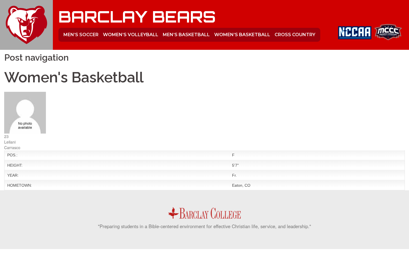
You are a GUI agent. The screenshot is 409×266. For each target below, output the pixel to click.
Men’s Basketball (186, 34)
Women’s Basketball (242, 34)
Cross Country (295, 34)
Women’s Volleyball (130, 34)
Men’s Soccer (80, 34)
